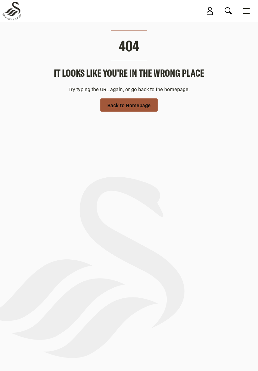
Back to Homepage (129, 105)
